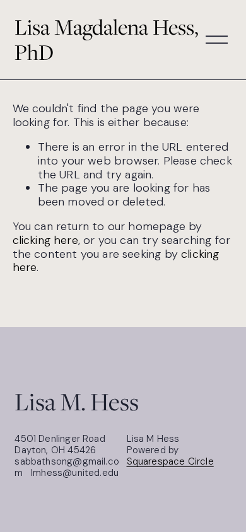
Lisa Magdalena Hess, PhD (107, 39)
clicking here (45, 240)
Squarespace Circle (170, 461)
